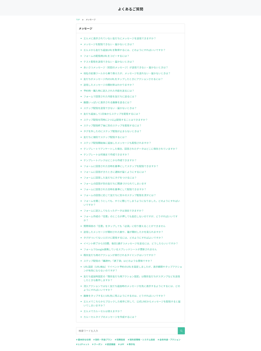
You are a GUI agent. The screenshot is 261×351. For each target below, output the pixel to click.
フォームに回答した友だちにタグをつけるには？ (110, 177)
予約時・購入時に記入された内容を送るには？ (109, 90)
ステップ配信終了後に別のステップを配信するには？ (113, 125)
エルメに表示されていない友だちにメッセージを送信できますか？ (120, 38)
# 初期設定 (120, 339)
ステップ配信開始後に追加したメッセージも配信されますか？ (117, 143)
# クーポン (97, 344)
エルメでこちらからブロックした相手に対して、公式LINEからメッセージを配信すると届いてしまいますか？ (132, 303)
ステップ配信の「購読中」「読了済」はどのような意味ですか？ (118, 261)
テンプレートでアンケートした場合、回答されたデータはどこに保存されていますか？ (131, 148)
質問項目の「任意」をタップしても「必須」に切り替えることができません (125, 226)
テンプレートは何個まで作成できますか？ (106, 154)
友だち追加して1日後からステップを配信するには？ (112, 114)
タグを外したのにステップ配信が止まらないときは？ (113, 131)
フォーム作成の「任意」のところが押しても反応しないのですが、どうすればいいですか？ (131, 218)
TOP (78, 19)
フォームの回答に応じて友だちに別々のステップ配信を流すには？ (120, 195)
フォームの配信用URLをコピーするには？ (106, 56)
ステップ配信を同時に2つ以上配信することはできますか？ (116, 119)
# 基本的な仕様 (83, 339)
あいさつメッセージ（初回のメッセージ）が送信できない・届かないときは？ (126, 67)
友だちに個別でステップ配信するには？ (105, 137)
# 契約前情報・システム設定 (141, 339)
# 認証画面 (110, 344)
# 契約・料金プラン (102, 339)
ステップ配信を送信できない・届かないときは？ (110, 108)
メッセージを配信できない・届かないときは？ (109, 44)
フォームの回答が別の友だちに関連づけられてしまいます (115, 183)
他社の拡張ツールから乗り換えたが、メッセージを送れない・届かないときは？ (127, 73)
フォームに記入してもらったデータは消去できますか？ (114, 210)
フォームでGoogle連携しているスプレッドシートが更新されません (120, 249)
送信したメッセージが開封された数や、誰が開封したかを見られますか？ (123, 232)
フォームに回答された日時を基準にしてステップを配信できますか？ (121, 166)
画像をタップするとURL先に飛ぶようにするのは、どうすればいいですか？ (125, 295)
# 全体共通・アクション (169, 339)
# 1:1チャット (82, 344)
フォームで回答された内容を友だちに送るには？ (110, 96)
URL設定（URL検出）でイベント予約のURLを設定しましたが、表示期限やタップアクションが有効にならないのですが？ (133, 268)
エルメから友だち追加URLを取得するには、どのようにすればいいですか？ (125, 50)
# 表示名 (131, 344)
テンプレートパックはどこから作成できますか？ (110, 160)
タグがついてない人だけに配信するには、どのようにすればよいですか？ (123, 237)
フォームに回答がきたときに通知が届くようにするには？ (115, 172)
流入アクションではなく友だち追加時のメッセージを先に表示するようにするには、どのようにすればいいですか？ (132, 288)
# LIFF (121, 344)
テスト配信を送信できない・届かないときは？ (109, 61)
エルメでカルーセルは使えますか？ (103, 311)
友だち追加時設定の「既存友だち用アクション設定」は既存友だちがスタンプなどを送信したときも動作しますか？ (132, 278)
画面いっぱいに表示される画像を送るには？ (108, 102)
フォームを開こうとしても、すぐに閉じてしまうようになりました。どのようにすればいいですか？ (132, 203)
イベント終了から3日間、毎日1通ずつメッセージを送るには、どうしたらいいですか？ (131, 243)
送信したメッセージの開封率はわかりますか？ (109, 85)
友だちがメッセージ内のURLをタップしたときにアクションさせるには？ (123, 79)
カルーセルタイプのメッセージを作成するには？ (110, 317)
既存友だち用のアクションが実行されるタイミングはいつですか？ (120, 255)
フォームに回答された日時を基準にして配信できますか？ (115, 189)
